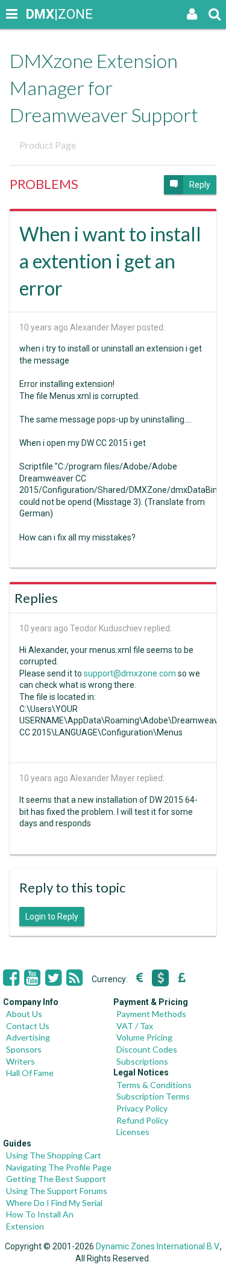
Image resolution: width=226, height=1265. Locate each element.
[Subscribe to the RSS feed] (74, 978)
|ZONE (37, 14)
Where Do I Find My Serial (54, 1203)
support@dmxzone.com (130, 673)
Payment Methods (151, 1014)
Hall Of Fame (30, 1073)
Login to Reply (51, 916)
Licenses (132, 1132)
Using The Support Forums (56, 1191)
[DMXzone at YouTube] (32, 978)
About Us (24, 1014)
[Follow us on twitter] (53, 978)
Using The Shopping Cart (53, 1155)
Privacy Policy (142, 1108)
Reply (199, 185)
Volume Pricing (144, 1037)
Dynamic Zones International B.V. (158, 1246)
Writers (20, 1061)
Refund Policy (142, 1120)
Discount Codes (146, 1049)
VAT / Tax (134, 1026)
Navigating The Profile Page (58, 1167)
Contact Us (27, 1026)
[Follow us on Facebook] (11, 978)
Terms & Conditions (154, 1085)
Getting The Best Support (56, 1179)
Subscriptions (142, 1061)
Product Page (47, 144)
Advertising (28, 1037)
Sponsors (24, 1049)
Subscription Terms (153, 1096)
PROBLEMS (44, 184)
